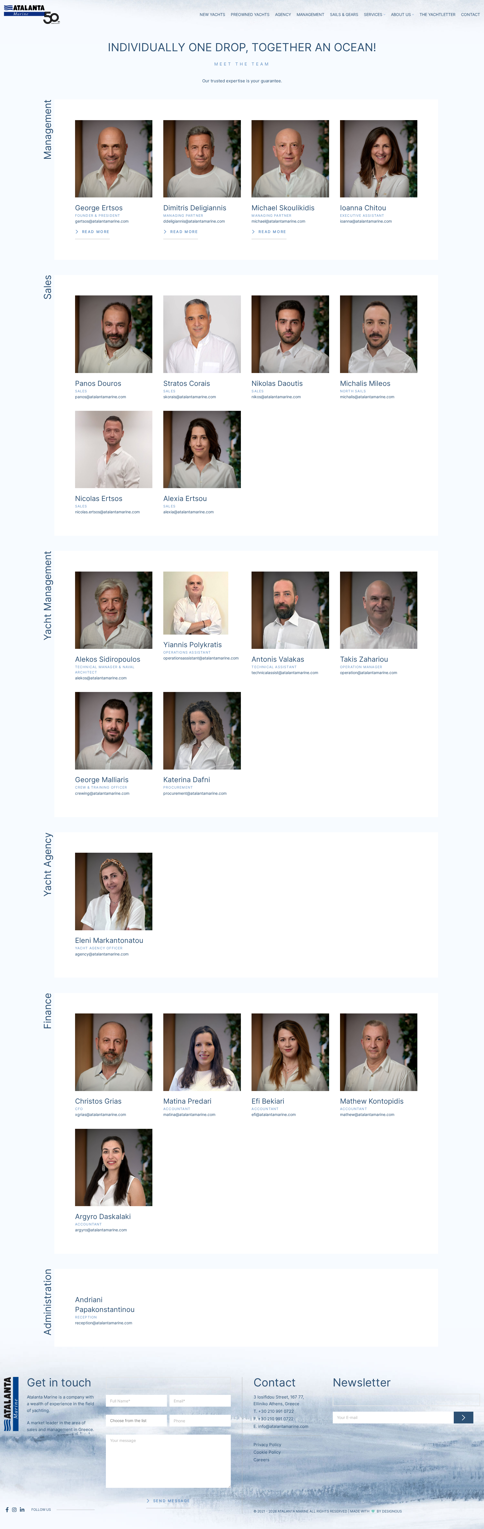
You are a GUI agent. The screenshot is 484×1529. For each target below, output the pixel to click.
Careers (261, 1459)
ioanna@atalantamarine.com (366, 221)
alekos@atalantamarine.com (101, 677)
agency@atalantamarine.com (102, 954)
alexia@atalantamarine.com (188, 511)
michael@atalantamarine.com (278, 221)
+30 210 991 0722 (276, 1411)
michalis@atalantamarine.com (367, 396)
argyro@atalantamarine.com (101, 1229)
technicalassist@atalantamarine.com (285, 672)
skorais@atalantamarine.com (189, 396)
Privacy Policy (267, 1444)
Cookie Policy (267, 1452)
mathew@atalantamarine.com (367, 1114)
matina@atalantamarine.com (189, 1114)
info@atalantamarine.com (283, 1426)
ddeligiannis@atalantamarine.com (194, 221)
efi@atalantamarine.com (274, 1114)
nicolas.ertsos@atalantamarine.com (107, 511)
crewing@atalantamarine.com (102, 793)
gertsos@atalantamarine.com (102, 221)
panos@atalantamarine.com (100, 396)
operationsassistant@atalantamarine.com (201, 658)
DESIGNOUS (392, 1511)
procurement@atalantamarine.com (195, 793)
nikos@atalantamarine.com (276, 396)
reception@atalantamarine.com (103, 1322)
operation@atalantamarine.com (368, 672)
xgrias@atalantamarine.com (100, 1114)
